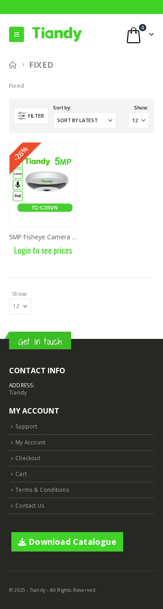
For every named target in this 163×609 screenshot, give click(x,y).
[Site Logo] (57, 34)
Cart (21, 473)
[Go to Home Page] (12, 64)
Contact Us (29, 505)
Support (26, 426)
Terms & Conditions (42, 489)
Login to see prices (43, 250)
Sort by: (62, 107)
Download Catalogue (71, 541)
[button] (16, 34)
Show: (141, 107)
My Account (30, 442)
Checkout (27, 458)
